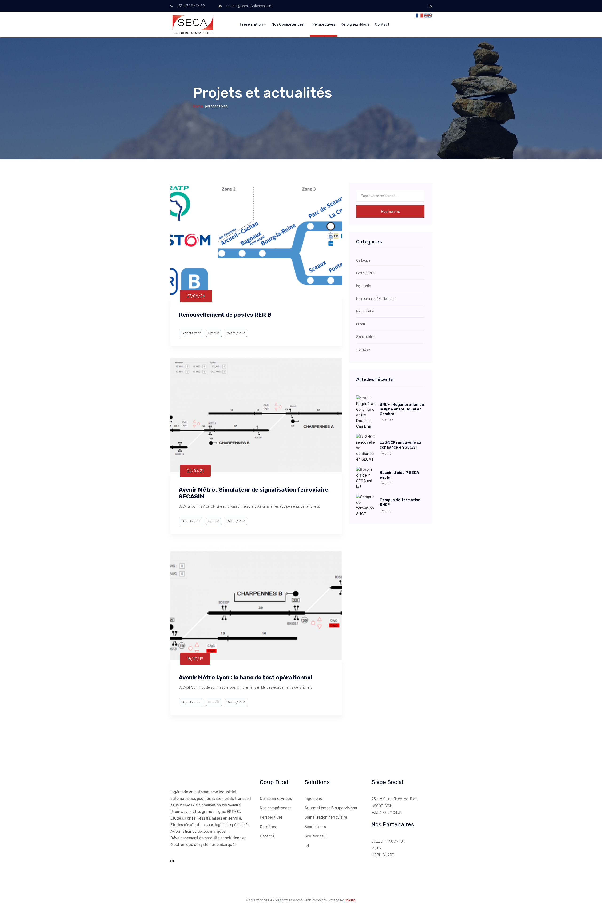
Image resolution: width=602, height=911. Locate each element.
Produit (214, 333)
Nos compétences (288, 24)
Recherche (390, 211)
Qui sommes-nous (276, 798)
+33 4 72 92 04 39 (190, 6)
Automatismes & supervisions (331, 808)
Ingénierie (313, 798)
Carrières (268, 826)
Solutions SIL (316, 836)
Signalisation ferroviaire (326, 817)
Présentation (252, 24)
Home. (198, 106)
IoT (307, 845)
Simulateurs (315, 826)
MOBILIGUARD (383, 855)
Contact (382, 24)
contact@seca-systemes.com (248, 6)
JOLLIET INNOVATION (388, 841)
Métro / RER (236, 333)
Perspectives (323, 24)
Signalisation (191, 333)
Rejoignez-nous (355, 24)
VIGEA (377, 848)
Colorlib (350, 900)
